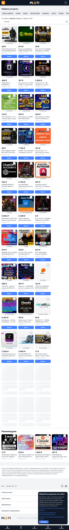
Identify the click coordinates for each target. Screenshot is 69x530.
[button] (7, 528)
